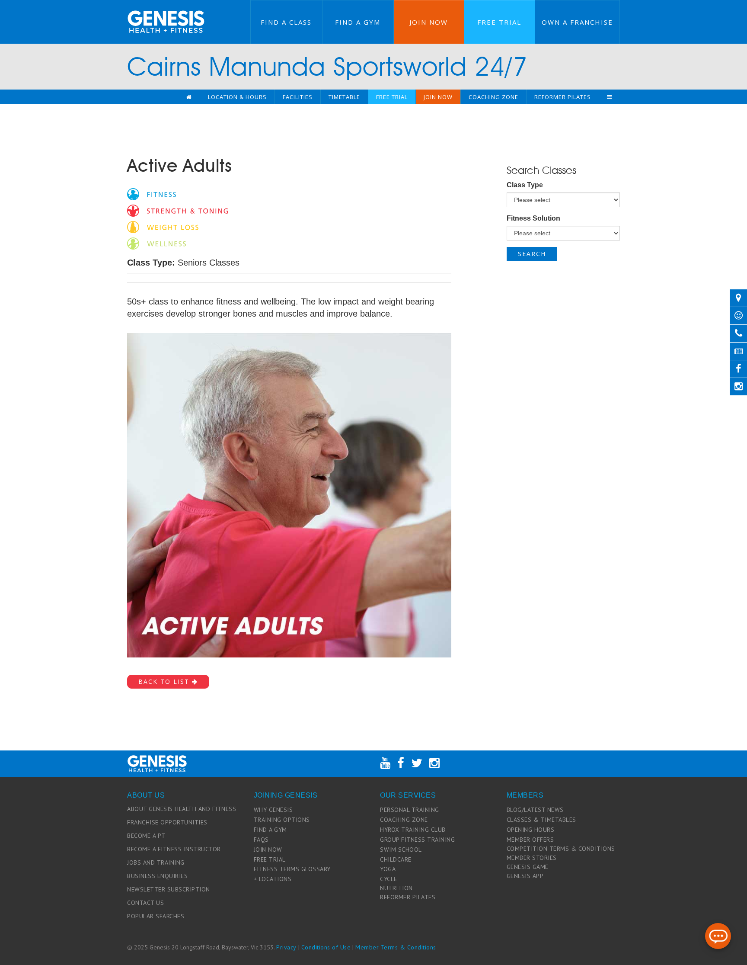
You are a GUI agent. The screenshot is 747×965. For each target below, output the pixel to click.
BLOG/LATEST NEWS (535, 810)
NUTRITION (396, 888)
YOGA (388, 869)
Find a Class (286, 22)
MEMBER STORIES (532, 858)
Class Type (525, 185)
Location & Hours (237, 97)
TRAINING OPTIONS (282, 820)
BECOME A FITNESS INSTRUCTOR (174, 849)
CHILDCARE (396, 859)
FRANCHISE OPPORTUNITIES (167, 822)
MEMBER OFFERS (530, 839)
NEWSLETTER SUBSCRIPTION (168, 889)
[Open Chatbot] (718, 936)
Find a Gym (357, 22)
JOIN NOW (268, 849)
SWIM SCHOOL (401, 849)
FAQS (261, 839)
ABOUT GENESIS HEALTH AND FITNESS (181, 809)
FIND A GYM (270, 830)
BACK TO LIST (165, 681)
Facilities (298, 97)
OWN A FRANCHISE (577, 22)
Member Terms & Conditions (395, 947)
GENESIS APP (525, 876)
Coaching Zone (493, 97)
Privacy (286, 947)
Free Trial (499, 22)
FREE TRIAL (270, 859)
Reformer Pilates (562, 97)
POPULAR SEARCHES (155, 916)
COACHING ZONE (404, 820)
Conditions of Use (326, 947)
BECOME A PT (146, 836)
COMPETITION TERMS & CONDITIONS (561, 849)
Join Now (428, 22)
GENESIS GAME (528, 867)
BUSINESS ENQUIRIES (157, 876)
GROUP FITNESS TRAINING (417, 839)
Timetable (344, 97)
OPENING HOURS (531, 830)
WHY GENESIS (273, 810)
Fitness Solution (533, 218)
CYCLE (388, 879)
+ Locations (273, 879)
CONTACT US (145, 903)
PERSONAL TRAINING (409, 810)
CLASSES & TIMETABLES (541, 820)
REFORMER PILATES (407, 897)
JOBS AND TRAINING (156, 862)
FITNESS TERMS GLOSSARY (292, 869)
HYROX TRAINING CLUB (413, 830)
